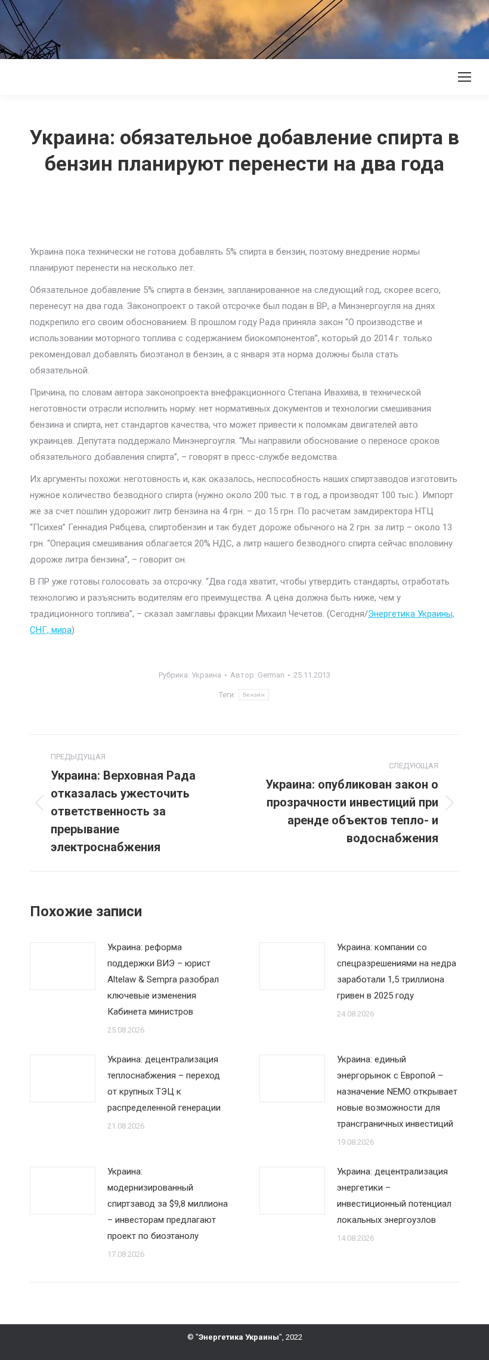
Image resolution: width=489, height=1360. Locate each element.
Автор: (257, 674)
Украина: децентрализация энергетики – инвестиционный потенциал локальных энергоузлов (394, 1195)
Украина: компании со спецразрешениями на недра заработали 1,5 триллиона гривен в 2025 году (396, 971)
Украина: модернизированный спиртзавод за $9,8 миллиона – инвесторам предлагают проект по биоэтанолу (167, 1203)
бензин (254, 694)
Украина (206, 674)
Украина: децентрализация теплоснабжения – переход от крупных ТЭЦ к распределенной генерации (164, 1083)
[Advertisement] (217, 27)
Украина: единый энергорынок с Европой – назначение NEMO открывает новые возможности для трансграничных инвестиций (397, 1091)
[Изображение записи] (62, 966)
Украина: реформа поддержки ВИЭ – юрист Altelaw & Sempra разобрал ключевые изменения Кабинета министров (163, 979)
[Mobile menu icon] (464, 77)
